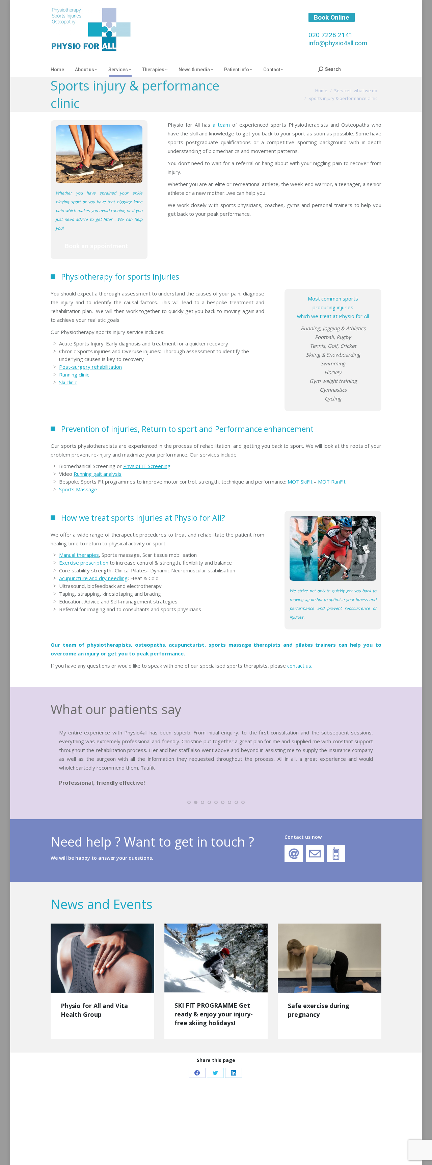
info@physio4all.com (337, 43)
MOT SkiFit (300, 481)
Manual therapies (79, 554)
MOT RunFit (333, 481)
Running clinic (74, 374)
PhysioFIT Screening (146, 466)
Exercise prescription (83, 562)
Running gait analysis (98, 473)
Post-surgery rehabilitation (90, 366)
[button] (189, 802)
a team (221, 124)
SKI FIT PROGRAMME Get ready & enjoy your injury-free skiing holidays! (213, 1014)
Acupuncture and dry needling (93, 578)
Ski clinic (68, 382)
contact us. (299, 665)
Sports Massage (78, 489)
